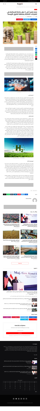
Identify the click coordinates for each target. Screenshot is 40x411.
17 (24, 386)
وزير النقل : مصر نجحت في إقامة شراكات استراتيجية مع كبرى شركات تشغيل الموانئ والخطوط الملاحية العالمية (29, 225)
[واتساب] (36, 55)
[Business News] (20, 4)
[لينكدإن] (36, 53)
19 (15, 386)
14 (5, 385)
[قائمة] (36, 4)
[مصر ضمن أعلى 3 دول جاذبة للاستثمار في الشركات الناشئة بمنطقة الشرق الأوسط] (20, 33)
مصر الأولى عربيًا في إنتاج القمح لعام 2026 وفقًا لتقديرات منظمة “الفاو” (11, 241)
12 (15, 385)
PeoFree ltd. (21, 402)
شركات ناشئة (35, 190)
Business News (29, 16)
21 (5, 386)
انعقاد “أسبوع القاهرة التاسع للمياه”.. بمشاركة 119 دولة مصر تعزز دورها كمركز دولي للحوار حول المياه (29, 257)
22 (34, 388)
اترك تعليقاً (20, 263)
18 (20, 386)
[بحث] (3, 4)
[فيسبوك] (36, 48)
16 (29, 386)
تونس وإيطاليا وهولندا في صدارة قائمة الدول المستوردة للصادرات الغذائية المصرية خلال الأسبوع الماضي (11, 225)
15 (34, 386)
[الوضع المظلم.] (5, 3)
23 (29, 388)
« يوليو (36, 391)
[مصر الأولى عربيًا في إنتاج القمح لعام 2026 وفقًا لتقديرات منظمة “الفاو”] (11, 234)
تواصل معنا (35, 354)
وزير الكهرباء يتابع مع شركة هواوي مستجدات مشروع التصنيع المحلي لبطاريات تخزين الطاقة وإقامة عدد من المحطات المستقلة (11, 257)
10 (24, 385)
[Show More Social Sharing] (15, 19)
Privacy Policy (25, 335)
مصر (31, 190)
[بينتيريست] (36, 57)
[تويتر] (36, 51)
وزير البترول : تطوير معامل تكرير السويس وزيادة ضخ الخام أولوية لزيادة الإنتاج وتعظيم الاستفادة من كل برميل (29, 241)
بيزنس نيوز (36, 9)
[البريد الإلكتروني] (36, 59)
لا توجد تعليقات (21, 16)
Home (36, 6)
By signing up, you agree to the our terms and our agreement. (19, 335)
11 (20, 385)
